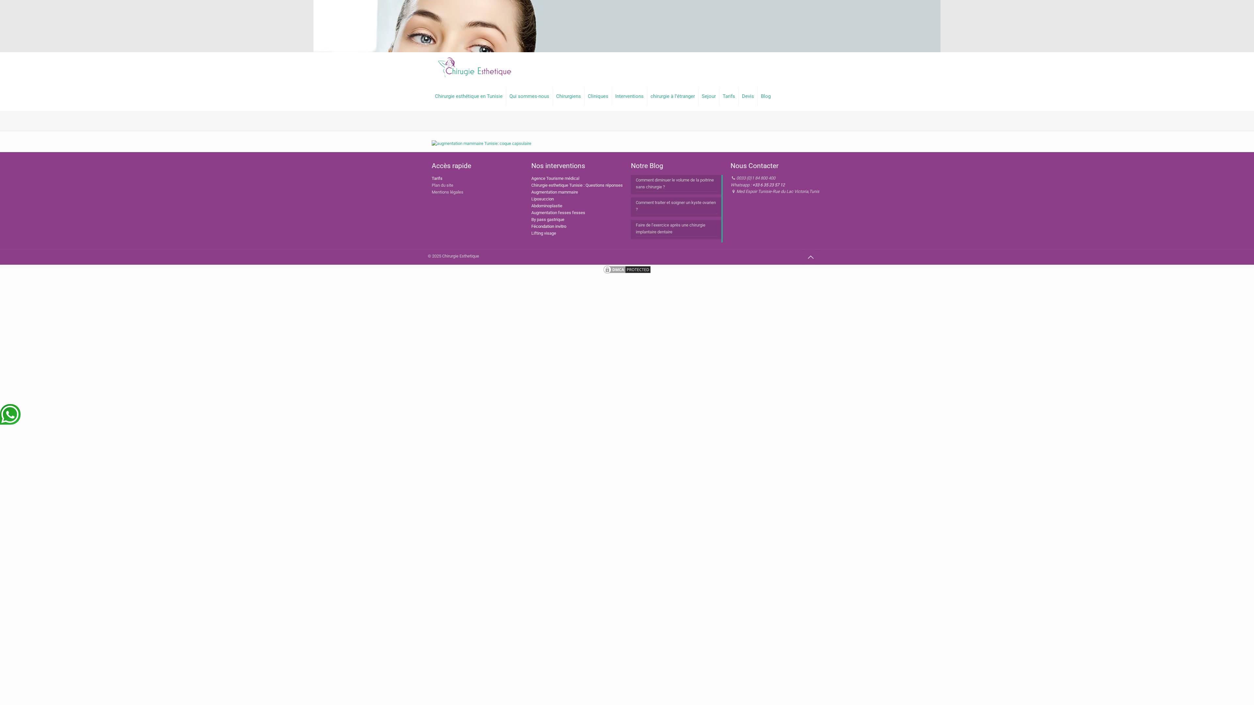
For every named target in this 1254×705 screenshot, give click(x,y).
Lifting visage (543, 233)
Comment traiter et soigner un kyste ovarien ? (676, 206)
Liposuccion (542, 198)
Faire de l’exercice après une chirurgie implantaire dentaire (670, 228)
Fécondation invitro (548, 226)
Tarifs (437, 178)
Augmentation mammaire (554, 192)
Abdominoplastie (546, 205)
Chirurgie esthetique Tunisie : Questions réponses (577, 185)
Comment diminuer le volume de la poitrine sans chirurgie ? (675, 183)
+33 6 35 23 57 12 (768, 184)
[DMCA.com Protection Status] (627, 273)
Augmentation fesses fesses (558, 212)
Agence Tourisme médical (555, 178)
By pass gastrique (547, 219)
